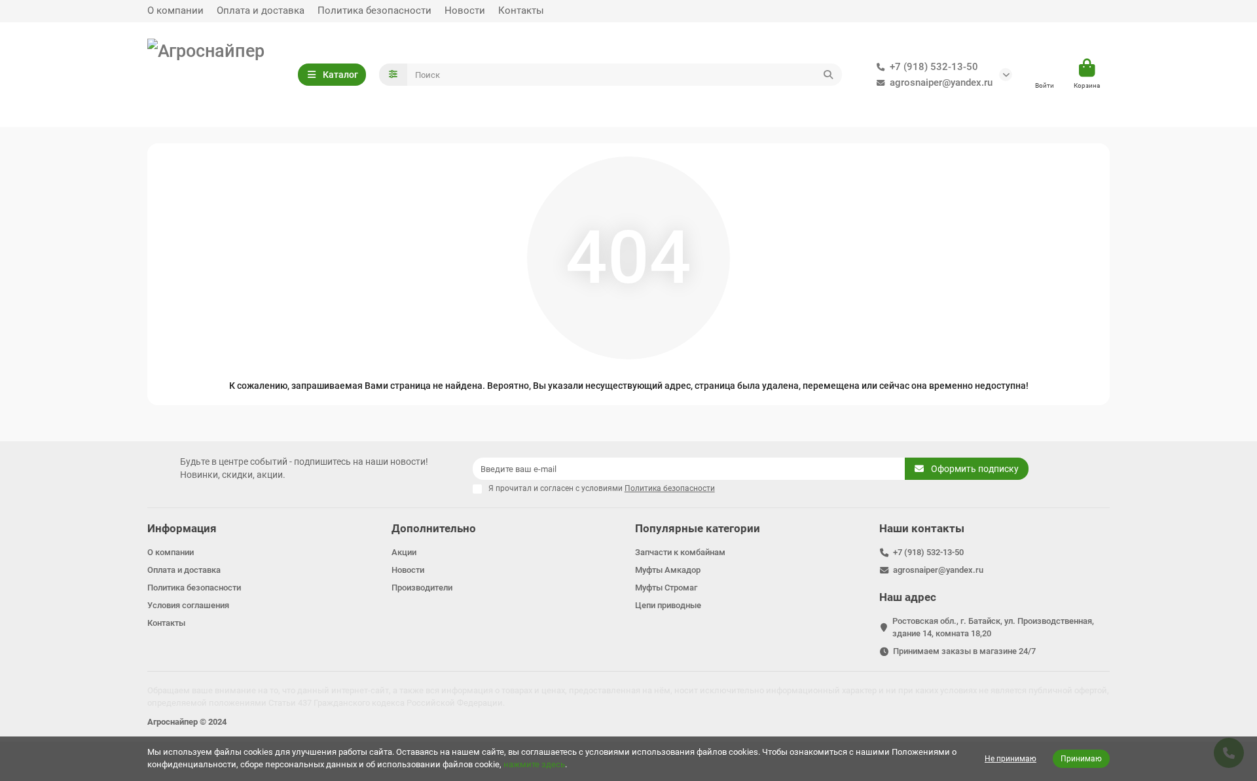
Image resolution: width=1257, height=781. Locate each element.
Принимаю (1081, 758)
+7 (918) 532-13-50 (934, 67)
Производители (422, 587)
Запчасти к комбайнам (680, 552)
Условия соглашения (188, 605)
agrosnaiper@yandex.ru (941, 82)
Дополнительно (434, 528)
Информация (182, 528)
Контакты (521, 10)
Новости (465, 10)
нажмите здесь (534, 764)
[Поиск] (828, 74)
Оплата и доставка (260, 10)
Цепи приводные (668, 605)
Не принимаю (1010, 758)
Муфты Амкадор (668, 570)
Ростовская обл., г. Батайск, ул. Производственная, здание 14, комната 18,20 (993, 627)
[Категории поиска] (393, 75)
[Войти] (1045, 69)
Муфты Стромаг (666, 587)
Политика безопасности (374, 10)
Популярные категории (697, 528)
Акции (404, 552)
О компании (175, 10)
